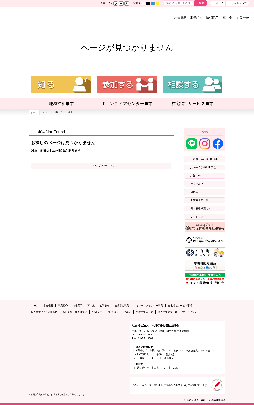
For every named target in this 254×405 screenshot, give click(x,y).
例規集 (194, 191)
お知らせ (195, 175)
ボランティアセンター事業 (129, 105)
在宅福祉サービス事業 (195, 105)
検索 (201, 3)
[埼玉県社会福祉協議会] (204, 240)
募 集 (227, 18)
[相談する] (192, 91)
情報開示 (212, 18)
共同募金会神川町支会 (203, 167)
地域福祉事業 (63, 105)
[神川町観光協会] (204, 265)
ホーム (219, 3)
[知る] (61, 91)
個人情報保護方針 (200, 208)
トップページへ (103, 166)
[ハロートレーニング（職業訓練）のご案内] (204, 279)
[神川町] (204, 252)
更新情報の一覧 (199, 200)
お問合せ (242, 18)
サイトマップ (239, 3)
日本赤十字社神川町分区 (204, 159)
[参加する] (127, 91)
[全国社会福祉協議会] (204, 227)
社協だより (196, 183)
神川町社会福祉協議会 (47, 20)
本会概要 (180, 18)
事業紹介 (196, 18)
